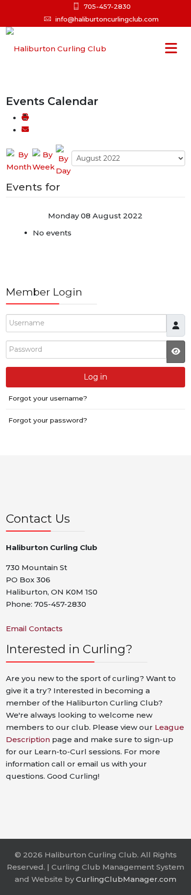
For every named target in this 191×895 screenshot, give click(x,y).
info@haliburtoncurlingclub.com (107, 19)
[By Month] (18, 160)
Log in (95, 377)
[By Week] (43, 160)
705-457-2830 (107, 6)
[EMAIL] (25, 130)
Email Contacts (34, 628)
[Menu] (151, 49)
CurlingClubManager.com (126, 879)
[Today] (63, 160)
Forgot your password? (47, 420)
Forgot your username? (47, 398)
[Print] (25, 118)
